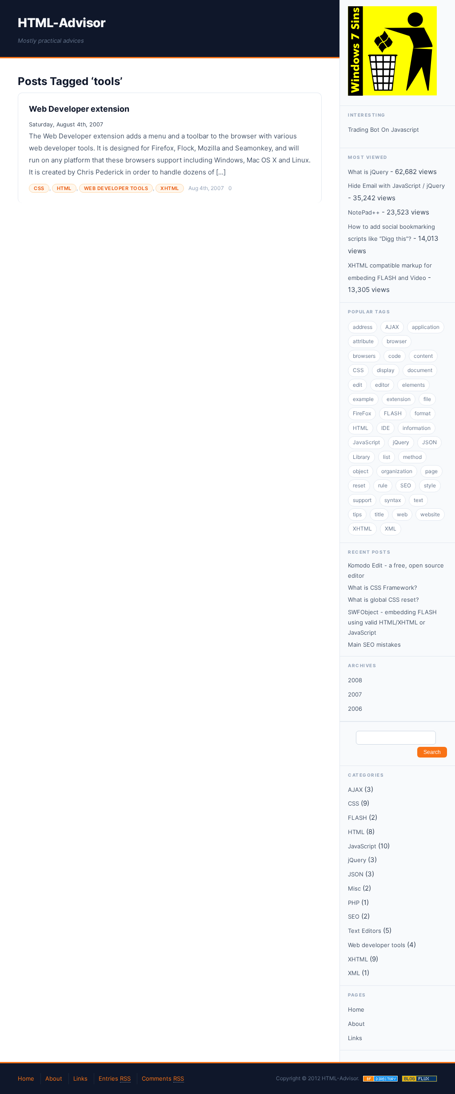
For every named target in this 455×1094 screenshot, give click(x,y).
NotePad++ (364, 212)
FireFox (362, 413)
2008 (355, 680)
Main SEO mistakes (374, 644)
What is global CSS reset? (383, 599)
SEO (405, 485)
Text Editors (364, 930)
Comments (163, 1078)
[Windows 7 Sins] (392, 93)
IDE (385, 428)
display (386, 370)
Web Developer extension (79, 108)
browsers (364, 356)
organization (396, 471)
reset (359, 485)
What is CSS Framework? (382, 587)
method (412, 457)
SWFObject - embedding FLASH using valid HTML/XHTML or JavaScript (392, 622)
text (418, 500)
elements (413, 384)
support (362, 500)
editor (382, 384)
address (362, 327)
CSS (39, 188)
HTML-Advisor (61, 22)
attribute (363, 341)
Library (361, 457)
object (360, 471)
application (425, 327)
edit (357, 384)
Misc (354, 888)
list (386, 457)
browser (397, 341)
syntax (392, 500)
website (430, 514)
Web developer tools (116, 188)
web (402, 514)
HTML (64, 188)
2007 (355, 694)
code (394, 356)
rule (382, 485)
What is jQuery (368, 171)
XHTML (169, 188)
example (363, 399)
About (356, 1023)
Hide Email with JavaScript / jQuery (396, 185)
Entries (115, 1078)
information (417, 428)
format (423, 413)
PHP (353, 902)
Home (356, 1009)
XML (390, 528)
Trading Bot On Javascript (383, 129)
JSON (429, 442)
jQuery (401, 442)
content (423, 356)
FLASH (393, 413)
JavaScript (366, 442)
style (430, 485)
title (379, 514)
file (427, 399)
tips (357, 514)
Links (355, 1037)
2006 (355, 708)
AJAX (392, 327)
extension (399, 399)
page (431, 471)
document (419, 370)
